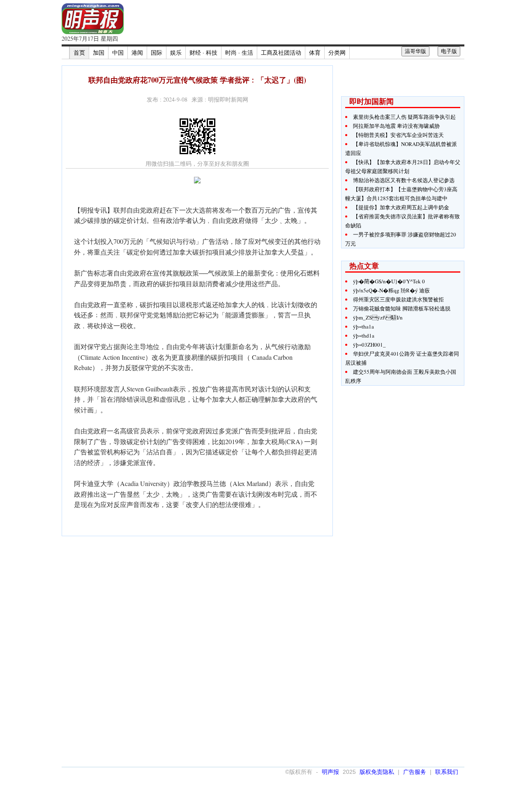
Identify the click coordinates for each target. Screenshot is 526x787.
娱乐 (176, 52)
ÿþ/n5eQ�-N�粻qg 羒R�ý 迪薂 (391, 290)
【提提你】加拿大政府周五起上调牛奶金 (401, 207)
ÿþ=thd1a (363, 335)
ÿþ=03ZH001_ (369, 344)
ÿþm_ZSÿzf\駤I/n (378, 317)
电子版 (449, 51)
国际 (156, 52)
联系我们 (446, 771)
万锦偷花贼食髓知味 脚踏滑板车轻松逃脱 (401, 308)
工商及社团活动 (281, 52)
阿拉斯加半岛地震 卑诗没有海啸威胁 (396, 126)
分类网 (337, 52)
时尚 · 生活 (239, 52)
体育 (315, 52)
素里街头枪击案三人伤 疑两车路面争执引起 (404, 116)
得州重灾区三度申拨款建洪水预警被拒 (398, 299)
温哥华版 (415, 51)
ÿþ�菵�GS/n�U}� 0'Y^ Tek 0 (389, 281)
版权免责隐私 (377, 771)
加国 (98, 52)
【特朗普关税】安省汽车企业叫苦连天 (398, 135)
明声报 (330, 771)
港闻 (137, 52)
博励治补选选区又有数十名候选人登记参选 (403, 180)
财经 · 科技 (203, 52)
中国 (118, 52)
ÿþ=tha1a (363, 326)
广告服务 (414, 771)
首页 (79, 52)
